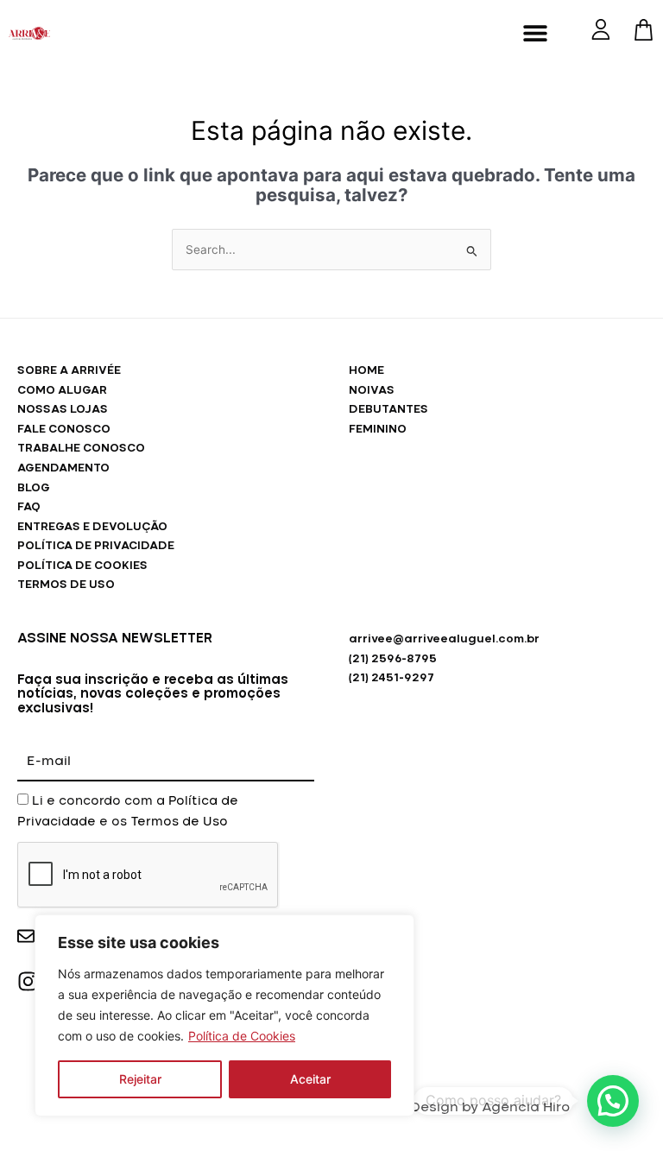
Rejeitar (140, 1079)
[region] (224, 1015)
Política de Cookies (241, 1035)
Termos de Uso (179, 822)
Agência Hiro (526, 1107)
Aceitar (310, 1079)
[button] (535, 32)
